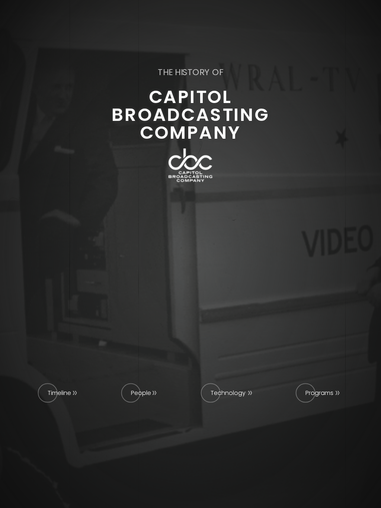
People (141, 393)
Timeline (59, 393)
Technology (228, 393)
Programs (319, 393)
